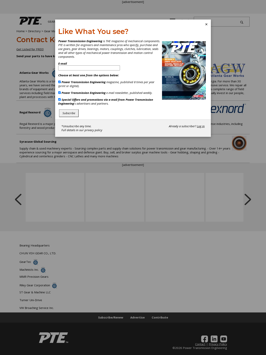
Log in (201, 126)
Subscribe (69, 113)
